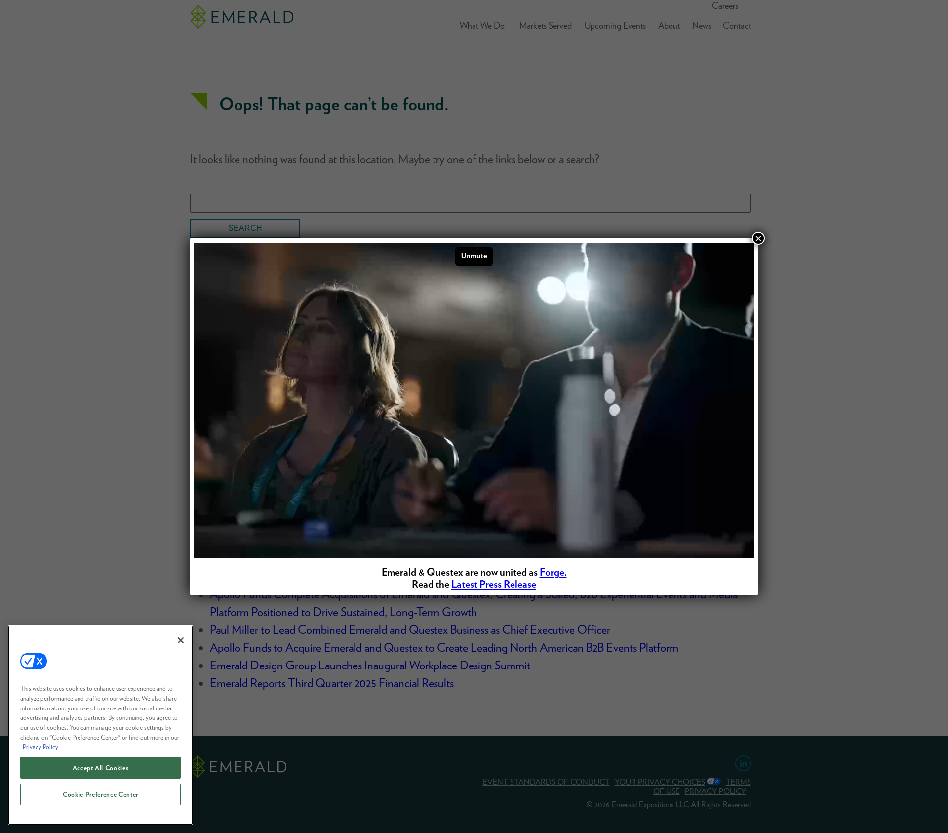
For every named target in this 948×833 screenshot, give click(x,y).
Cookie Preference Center (100, 794)
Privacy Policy (40, 746)
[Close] (181, 640)
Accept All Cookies (101, 768)
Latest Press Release (493, 584)
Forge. (553, 572)
